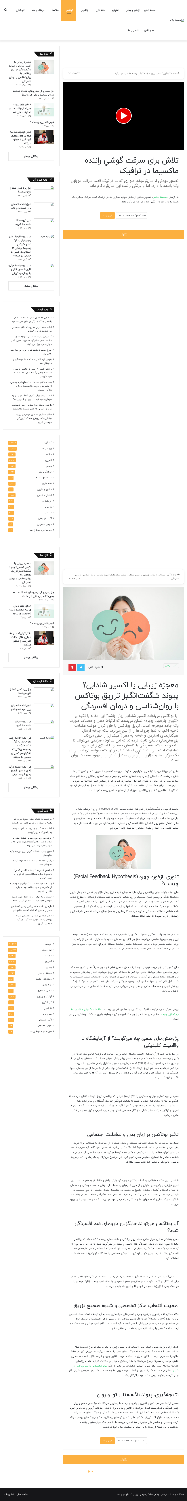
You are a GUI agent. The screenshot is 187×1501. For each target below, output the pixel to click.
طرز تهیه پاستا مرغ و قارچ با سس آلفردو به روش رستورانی (19, 269)
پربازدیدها (47, 448)
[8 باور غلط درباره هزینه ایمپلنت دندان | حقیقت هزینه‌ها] (44, 109)
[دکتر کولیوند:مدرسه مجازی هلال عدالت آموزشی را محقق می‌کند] (44, 137)
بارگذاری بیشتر (31, 156)
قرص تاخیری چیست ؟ (42, 122)
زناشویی (84, 10)
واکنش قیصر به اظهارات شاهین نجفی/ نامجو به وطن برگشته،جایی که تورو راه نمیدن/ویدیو (33, 372)
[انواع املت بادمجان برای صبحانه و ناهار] (44, 209)
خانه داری (100, 10)
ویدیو (49, 466)
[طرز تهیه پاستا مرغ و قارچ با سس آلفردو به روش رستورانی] (44, 270)
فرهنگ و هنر (38, 10)
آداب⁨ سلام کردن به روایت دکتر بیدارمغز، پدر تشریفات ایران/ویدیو (32, 329)
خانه (175, 73)
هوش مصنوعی (44, 524)
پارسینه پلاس (160, 197)
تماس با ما (133, 30)
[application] (123, 116)
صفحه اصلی (150, 10)
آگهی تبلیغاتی (45, 518)
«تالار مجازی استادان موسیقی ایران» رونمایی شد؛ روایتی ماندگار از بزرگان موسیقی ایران (34, 418)
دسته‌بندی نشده (44, 478)
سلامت (55, 10)
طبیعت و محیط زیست (40, 530)
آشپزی (115, 10)
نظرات (123, 234)
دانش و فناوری (44, 489)
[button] (124, 116)
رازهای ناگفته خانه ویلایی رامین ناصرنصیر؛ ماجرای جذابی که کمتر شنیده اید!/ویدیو (31, 407)
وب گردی (42, 310)
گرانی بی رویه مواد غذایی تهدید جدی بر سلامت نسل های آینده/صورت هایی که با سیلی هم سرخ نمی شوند (31, 340)
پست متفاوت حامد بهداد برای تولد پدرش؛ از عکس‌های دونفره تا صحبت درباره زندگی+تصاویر (31, 386)
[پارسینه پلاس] (176, 20)
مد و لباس (149, 30)
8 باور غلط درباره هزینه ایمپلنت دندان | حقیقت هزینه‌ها (20, 108)
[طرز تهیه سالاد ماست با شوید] (44, 225)
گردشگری (20, 10)
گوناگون (69, 10)
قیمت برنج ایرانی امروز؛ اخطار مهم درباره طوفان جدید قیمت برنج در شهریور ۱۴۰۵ (31, 397)
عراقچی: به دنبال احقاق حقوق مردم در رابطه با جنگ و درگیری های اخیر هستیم (32, 319)
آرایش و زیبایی (133, 10)
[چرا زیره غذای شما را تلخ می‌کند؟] (44, 193)
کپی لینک (107, 215)
